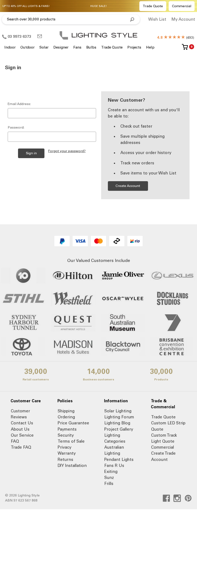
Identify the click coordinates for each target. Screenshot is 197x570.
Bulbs (91, 47)
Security (66, 435)
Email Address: (19, 104)
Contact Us (22, 423)
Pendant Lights (119, 459)
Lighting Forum (119, 417)
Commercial (181, 6)
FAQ (15, 441)
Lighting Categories (114, 438)
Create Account (128, 186)
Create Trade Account (163, 456)
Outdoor (27, 47)
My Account (183, 19)
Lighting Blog (117, 423)
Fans (77, 47)
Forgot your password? (67, 151)
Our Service (22, 435)
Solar (44, 47)
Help (150, 47)
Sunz (109, 477)
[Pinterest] (188, 498)
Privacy (64, 447)
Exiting (110, 471)
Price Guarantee (73, 423)
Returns (65, 459)
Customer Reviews (20, 414)
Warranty (67, 453)
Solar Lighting (117, 411)
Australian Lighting (114, 450)
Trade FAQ (21, 447)
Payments (67, 429)
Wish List (157, 19)
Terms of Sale (71, 441)
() (175, 38)
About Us (20, 429)
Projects (134, 47)
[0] (185, 48)
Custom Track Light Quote (164, 438)
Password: (16, 127)
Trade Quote (153, 6)
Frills (108, 483)
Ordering (66, 417)
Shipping (66, 411)
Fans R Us (114, 465)
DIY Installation (72, 465)
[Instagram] (177, 498)
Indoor (10, 47)
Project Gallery (118, 429)
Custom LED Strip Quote (168, 426)
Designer (60, 47)
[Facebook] (166, 498)
